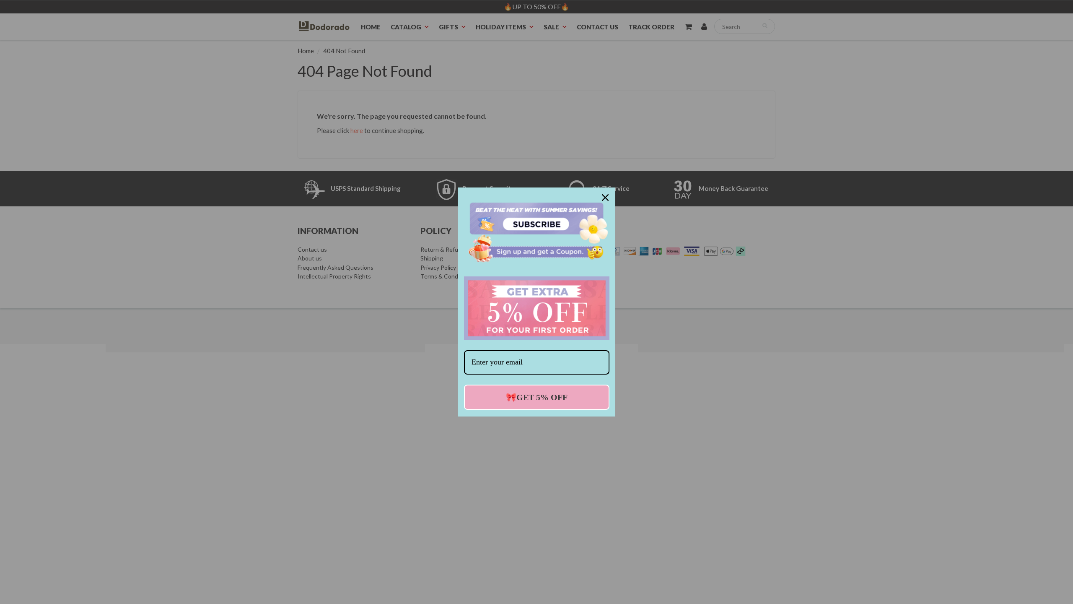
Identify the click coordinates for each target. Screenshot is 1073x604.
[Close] (605, 197)
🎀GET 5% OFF (537, 397)
